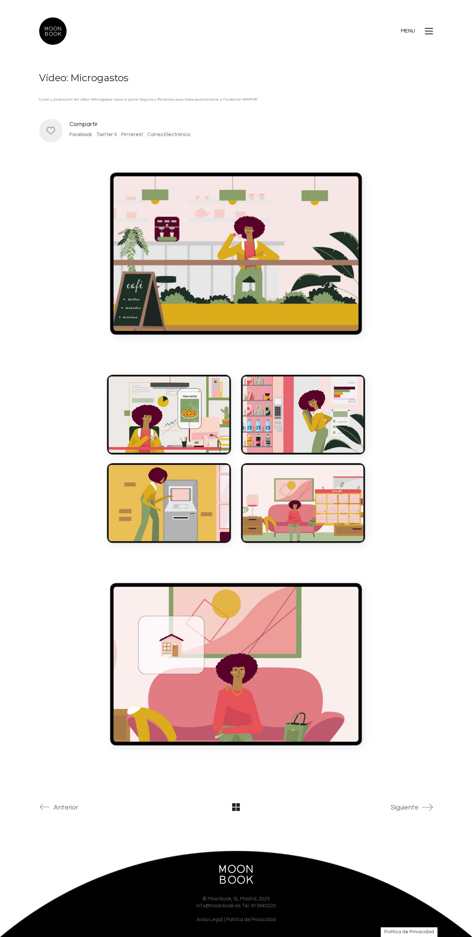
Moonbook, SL (223, 898)
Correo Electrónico (168, 134)
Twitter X (106, 134)
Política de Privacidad (251, 919)
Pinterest (132, 134)
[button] (417, 31)
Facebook (80, 134)
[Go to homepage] (53, 31)
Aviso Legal (210, 919)
